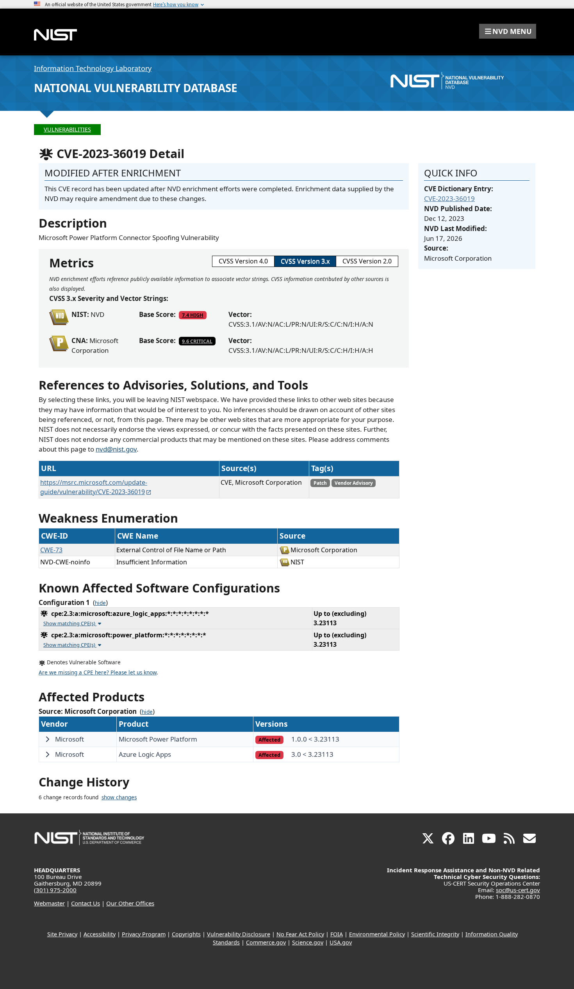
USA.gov (341, 942)
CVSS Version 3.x (305, 261)
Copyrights (186, 934)
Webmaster (49, 903)
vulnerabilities (67, 129)
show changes (119, 797)
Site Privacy (62, 934)
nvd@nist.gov (116, 449)
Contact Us (85, 903)
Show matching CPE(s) (69, 623)
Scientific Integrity (435, 934)
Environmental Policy (377, 934)
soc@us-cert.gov (518, 890)
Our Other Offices (130, 903)
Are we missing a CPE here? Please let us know (98, 672)
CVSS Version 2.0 (367, 261)
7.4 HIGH (192, 314)
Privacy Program (144, 934)
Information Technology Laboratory (93, 68)
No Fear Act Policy (300, 934)
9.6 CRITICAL (197, 341)
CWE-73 (51, 550)
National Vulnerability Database (135, 87)
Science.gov (307, 942)
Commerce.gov (266, 942)
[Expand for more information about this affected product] (47, 739)
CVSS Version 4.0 (243, 261)
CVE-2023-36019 (449, 198)
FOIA (336, 934)
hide (100, 603)
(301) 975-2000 (55, 890)
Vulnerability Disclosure (238, 934)
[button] (507, 31)
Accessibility (100, 934)
